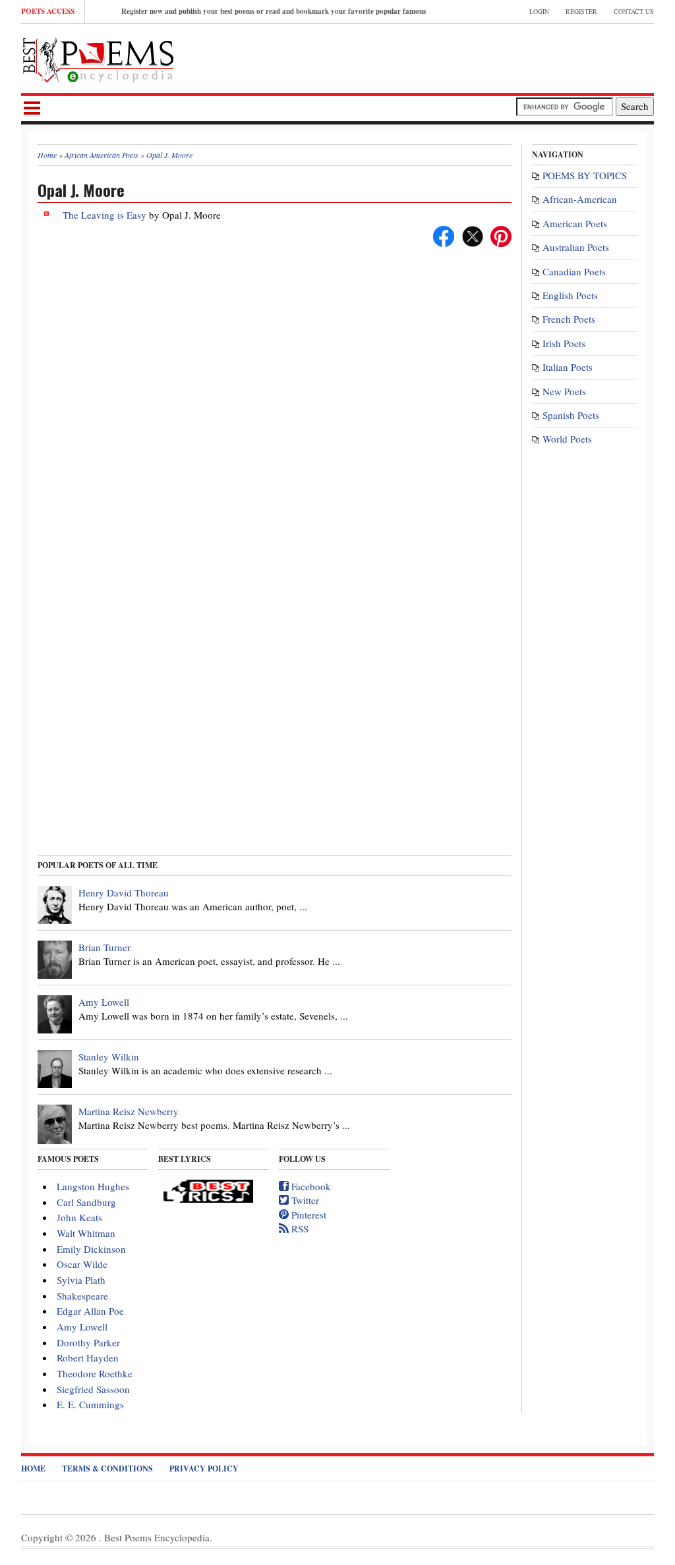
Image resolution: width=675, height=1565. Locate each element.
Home (33, 1468)
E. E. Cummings (90, 1404)
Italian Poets (568, 366)
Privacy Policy (204, 1468)
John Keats (79, 1217)
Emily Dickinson (91, 1248)
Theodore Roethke (94, 1373)
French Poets (569, 318)
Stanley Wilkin (108, 1056)
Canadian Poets (574, 271)
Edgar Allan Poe (90, 1310)
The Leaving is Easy (104, 214)
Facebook (310, 1186)
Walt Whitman (86, 1233)
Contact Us (634, 11)
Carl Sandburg (86, 1202)
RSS (298, 1228)
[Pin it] (501, 234)
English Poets (570, 295)
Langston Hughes (93, 1186)
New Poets (564, 391)
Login (539, 11)
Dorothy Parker (88, 1342)
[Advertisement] (499, 56)
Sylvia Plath (81, 1279)
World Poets (567, 438)
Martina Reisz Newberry (128, 1111)
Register (581, 11)
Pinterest (307, 1214)
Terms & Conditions (107, 1468)
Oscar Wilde (82, 1264)
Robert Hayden (88, 1357)
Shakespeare (82, 1295)
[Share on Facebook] (443, 234)
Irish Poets (564, 343)
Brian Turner (104, 947)
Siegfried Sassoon (93, 1389)
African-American (580, 199)
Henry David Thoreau (123, 892)
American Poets (575, 223)
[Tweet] (472, 234)
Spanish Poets (571, 415)
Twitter (304, 1200)
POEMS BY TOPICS (585, 175)
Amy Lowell (103, 1001)
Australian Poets (576, 247)
